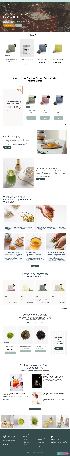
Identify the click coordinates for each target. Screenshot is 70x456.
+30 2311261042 (57, 439)
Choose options (31, 117)
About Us (25, 436)
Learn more (7, 147)
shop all (19, 25)
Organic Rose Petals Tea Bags (45, 111)
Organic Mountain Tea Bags (11, 59)
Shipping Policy (26, 444)
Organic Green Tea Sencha (25, 346)
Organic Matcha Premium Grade (10, 347)
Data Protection (40, 442)
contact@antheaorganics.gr (59, 436)
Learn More (35, 266)
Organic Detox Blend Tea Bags (42, 60)
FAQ (38, 436)
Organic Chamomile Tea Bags (58, 60)
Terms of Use (39, 441)
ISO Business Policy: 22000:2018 (41, 444)
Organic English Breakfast (40, 346)
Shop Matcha (40, 179)
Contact (38, 446)
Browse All (35, 409)
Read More (8, 399)
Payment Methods (40, 439)
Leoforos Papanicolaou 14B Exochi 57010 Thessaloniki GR (60, 442)
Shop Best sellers (9, 25)
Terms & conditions (27, 442)
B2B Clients (25, 438)
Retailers (25, 439)
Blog (24, 441)
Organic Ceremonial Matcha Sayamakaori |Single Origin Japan (26, 61)
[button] (4, 4)
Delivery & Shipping (41, 438)
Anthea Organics (33, 452)
